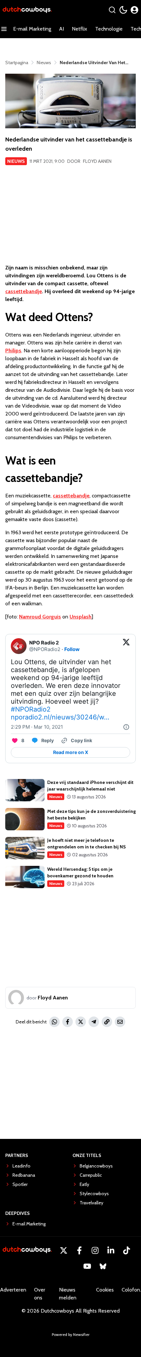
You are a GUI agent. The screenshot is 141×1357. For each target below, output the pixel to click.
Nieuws (16, 161)
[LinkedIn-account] (111, 1250)
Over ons (39, 1294)
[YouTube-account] (87, 1266)
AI (61, 29)
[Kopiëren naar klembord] (107, 1022)
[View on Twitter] (126, 646)
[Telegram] (94, 1022)
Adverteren (13, 1290)
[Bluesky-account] (103, 1266)
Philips (13, 350)
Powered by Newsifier (71, 1334)
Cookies (105, 1290)
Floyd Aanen (97, 161)
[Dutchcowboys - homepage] (27, 10)
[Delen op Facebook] (67, 1022)
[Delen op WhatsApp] (54, 1022)
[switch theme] (123, 9)
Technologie (109, 29)
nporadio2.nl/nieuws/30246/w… (60, 717)
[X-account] (64, 1250)
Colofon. (131, 1290)
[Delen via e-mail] (120, 1022)
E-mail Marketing (32, 29)
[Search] (112, 10)
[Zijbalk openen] (4, 29)
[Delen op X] (80, 1022)
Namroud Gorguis (40, 617)
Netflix (79, 29)
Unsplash (80, 617)
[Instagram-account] (95, 1250)
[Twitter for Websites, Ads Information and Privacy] (126, 727)
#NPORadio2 (30, 709)
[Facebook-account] (79, 1250)
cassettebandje (23, 291)
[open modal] (134, 10)
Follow (72, 649)
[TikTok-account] (127, 1250)
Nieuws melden (67, 1294)
